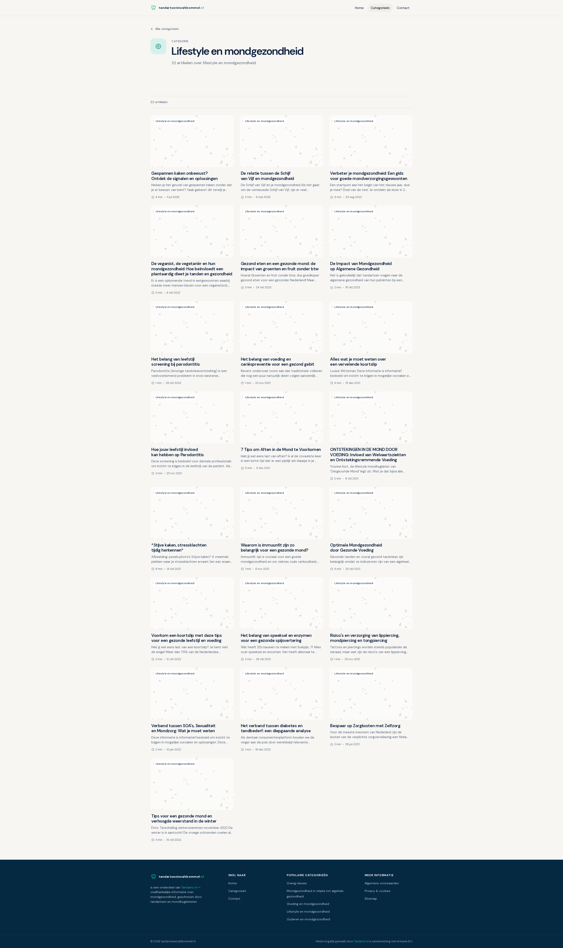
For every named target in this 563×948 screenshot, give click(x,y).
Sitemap (371, 899)
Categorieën (380, 8)
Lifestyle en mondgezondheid (308, 911)
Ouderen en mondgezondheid (308, 919)
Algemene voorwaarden (382, 883)
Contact (403, 8)
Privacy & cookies (377, 891)
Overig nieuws (297, 883)
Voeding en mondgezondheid (308, 904)
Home (359, 8)
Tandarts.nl (189, 887)
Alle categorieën (167, 29)
